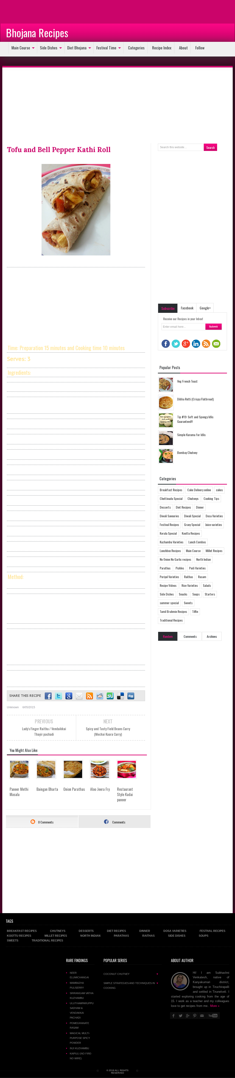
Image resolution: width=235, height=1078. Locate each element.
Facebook (187, 307)
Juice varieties (213, 524)
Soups (196, 594)
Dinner (200, 507)
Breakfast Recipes (171, 489)
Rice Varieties (190, 585)
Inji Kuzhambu (79, 1048)
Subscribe (168, 308)
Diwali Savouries (169, 515)
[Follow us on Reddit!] (99, 696)
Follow (199, 48)
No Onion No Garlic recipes (175, 559)
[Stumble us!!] (110, 696)
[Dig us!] (130, 696)
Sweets (188, 602)
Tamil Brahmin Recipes (173, 611)
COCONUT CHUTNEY (131, 974)
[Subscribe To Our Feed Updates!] (89, 696)
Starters (210, 594)
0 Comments (45, 822)
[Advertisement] (36, 11)
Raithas (188, 576)
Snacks (183, 594)
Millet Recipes (214, 550)
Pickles (180, 568)
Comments (118, 822)
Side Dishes (48, 48)
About (183, 48)
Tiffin (195, 611)
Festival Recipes (169, 524)
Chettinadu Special (171, 498)
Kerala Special (168, 533)
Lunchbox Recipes (170, 550)
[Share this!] (48, 696)
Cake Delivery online (199, 489)
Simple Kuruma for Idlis (191, 434)
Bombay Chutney (187, 452)
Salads (207, 585)
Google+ (205, 307)
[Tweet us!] (58, 696)
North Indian (203, 559)
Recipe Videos (168, 585)
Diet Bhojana (77, 48)
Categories (136, 48)
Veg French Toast (187, 381)
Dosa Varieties (214, 515)
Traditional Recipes (171, 620)
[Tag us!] (120, 696)
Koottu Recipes (191, 533)
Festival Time (106, 48)
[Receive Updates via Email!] (79, 696)
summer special (169, 602)
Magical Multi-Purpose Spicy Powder (80, 1038)
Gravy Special (192, 524)
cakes (219, 489)
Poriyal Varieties (169, 576)
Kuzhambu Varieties (171, 541)
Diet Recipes (183, 507)
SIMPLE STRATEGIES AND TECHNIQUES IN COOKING (131, 985)
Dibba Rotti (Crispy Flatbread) (195, 399)
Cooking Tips (211, 498)
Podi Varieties (197, 568)
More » (214, 1006)
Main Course (20, 48)
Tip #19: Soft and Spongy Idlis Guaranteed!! (195, 419)
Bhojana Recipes (37, 32)
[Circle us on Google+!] (68, 696)
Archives (212, 636)
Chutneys (193, 498)
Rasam (202, 576)
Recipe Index (161, 48)
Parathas (165, 568)
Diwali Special (192, 515)
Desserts (165, 507)
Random (168, 636)
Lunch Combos (197, 541)
